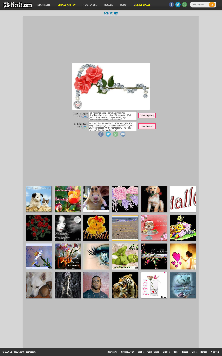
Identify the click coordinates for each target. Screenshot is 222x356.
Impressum (31, 352)
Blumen (166, 352)
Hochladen (90, 4)
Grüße (141, 352)
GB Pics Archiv (67, 4)
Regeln (108, 4)
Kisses (185, 352)
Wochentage (153, 352)
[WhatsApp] (184, 6)
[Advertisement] (111, 39)
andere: (84, 116)
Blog (123, 4)
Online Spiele (142, 4)
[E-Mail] (122, 136)
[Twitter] (178, 6)
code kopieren (147, 115)
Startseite (44, 4)
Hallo (175, 352)
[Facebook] (171, 6)
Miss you (215, 352)
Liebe (194, 352)
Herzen (203, 352)
